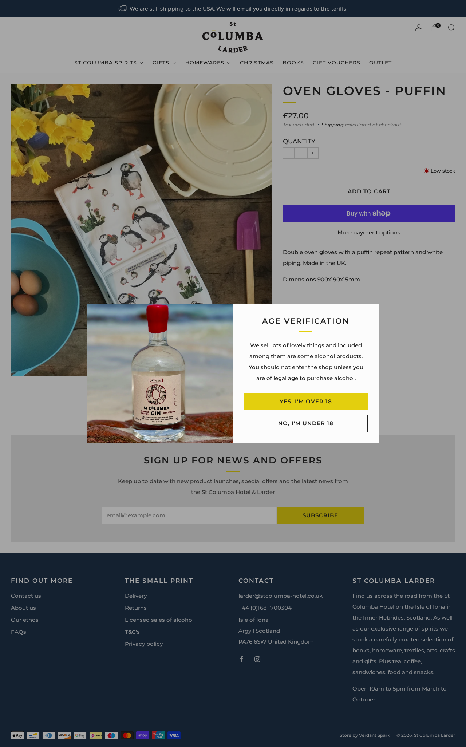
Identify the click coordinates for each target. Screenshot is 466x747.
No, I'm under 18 (305, 423)
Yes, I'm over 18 (306, 401)
